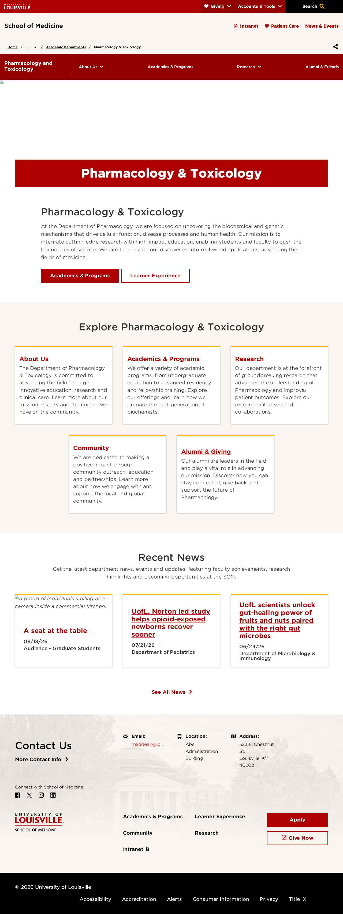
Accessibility (95, 899)
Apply (297, 820)
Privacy (269, 899)
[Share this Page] (334, 46)
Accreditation (139, 899)
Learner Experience (155, 275)
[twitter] (29, 795)
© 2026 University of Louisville (53, 887)
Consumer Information (221, 899)
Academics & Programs (80, 275)
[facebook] (17, 795)
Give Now (301, 838)
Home (12, 47)
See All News (169, 692)
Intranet (133, 849)
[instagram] (41, 795)
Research (207, 833)
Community (138, 833)
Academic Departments (66, 47)
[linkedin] (53, 795)
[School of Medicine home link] (39, 821)
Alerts (174, 899)
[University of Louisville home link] (17, 6)
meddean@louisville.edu (149, 744)
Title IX (298, 899)
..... (30, 46)
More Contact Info (39, 759)
